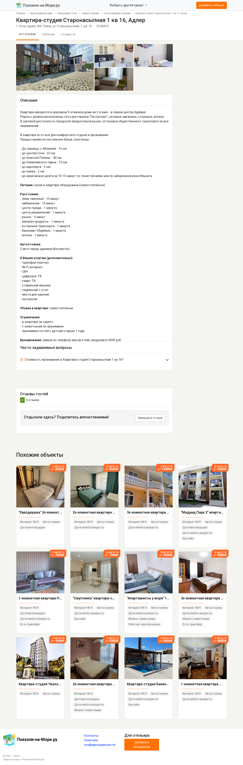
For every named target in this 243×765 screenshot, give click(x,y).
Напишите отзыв (150, 418)
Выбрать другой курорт (127, 5)
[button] (94, 360)
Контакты (91, 735)
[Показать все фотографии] (55, 67)
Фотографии (27, 34)
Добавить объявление (141, 745)
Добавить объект (211, 5)
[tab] (94, 360)
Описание (48, 34)
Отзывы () (68, 34)
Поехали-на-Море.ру (41, 5)
